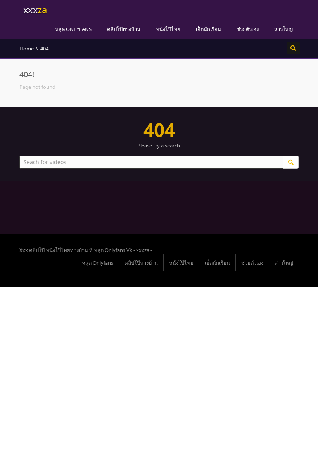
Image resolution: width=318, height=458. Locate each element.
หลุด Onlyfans (73, 29)
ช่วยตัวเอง (248, 29)
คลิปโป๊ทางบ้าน (123, 29)
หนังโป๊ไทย (168, 29)
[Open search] (293, 48)
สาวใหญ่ (283, 29)
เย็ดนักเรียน (208, 29)
